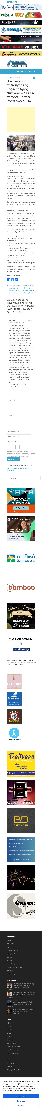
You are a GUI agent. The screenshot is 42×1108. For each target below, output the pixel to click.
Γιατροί (9, 1033)
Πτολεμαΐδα (10, 944)
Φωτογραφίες (11, 974)
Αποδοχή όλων (21, 1097)
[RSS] (34, 71)
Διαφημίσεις (10, 1066)
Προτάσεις (10, 971)
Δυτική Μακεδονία (12, 954)
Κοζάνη (9, 78)
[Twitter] (29, 71)
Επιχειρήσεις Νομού (12, 1053)
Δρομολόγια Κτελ (12, 1043)
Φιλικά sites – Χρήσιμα (13, 1047)
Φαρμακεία (10, 1030)
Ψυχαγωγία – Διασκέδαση (14, 967)
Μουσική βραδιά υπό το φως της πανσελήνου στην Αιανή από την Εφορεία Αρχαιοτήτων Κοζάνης (22, 1002)
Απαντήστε (30, 320)
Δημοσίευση (13, 459)
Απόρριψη (21, 1105)
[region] (21, 1092)
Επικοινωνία (10, 1063)
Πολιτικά (9, 961)
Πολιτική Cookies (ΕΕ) (13, 1070)
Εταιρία (9, 1060)
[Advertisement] (21, 119)
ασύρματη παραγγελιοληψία (24, 660)
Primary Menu (13, 2)
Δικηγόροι (10, 1036)
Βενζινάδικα (10, 1040)
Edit (23, 322)
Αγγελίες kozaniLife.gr (13, 1050)
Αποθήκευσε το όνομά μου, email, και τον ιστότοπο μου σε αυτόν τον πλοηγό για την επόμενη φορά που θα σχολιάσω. (21, 453)
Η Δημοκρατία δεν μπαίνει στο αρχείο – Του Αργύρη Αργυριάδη (24, 1010)
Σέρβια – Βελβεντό (12, 950)
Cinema (9, 1026)
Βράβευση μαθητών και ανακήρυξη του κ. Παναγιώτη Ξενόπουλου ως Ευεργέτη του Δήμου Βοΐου (23, 985)
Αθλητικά (9, 957)
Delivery (9, 1023)
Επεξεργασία (21, 1101)
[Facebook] (27, 71)
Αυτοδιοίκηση (11, 964)
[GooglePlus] (32, 71)
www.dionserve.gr (18, 664)
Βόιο (8, 947)
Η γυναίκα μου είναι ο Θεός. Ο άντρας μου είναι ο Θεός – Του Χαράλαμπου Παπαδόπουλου (24, 994)
